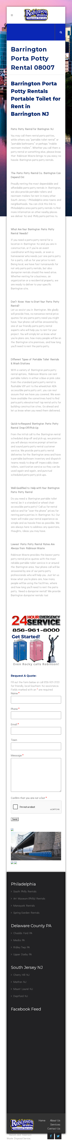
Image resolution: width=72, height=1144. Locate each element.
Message (17, 755)
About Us (55, 1120)
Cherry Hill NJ (21, 974)
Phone (15, 708)
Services (55, 1124)
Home (42, 1120)
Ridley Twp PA (21, 947)
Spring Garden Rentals (26, 912)
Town (14, 740)
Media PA (19, 940)
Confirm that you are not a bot (29, 798)
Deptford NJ (20, 996)
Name (15, 693)
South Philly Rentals (25, 891)
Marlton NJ (19, 982)
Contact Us (53, 1128)
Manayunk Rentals (24, 905)
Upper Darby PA (22, 954)
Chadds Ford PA (22, 933)
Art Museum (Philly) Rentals (29, 898)
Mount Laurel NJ (23, 989)
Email (15, 724)
